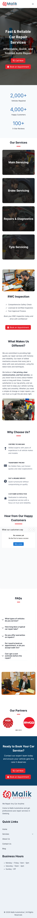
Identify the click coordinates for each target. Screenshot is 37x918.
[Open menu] (33, 4)
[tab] (16, 730)
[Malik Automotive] (9, 4)
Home (4, 829)
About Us (6, 839)
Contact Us (6, 844)
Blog (4, 849)
